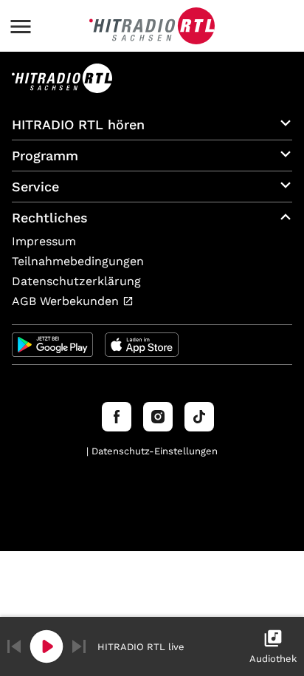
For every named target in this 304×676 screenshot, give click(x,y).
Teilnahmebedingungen (78, 261)
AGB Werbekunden (67, 301)
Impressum (44, 241)
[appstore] (142, 344)
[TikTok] (199, 416)
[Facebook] (116, 416)
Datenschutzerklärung (76, 281)
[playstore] (52, 344)
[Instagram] (158, 416)
